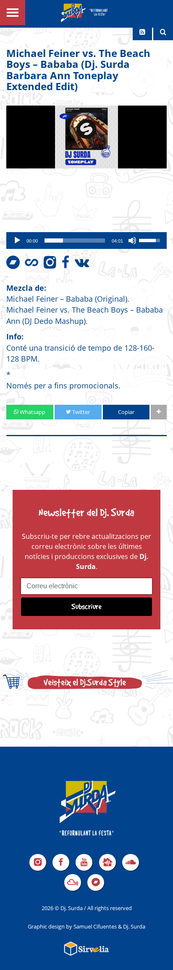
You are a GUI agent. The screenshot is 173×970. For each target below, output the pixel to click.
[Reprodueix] (17, 240)
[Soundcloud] (130, 862)
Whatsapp (31, 412)
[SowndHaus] (107, 862)
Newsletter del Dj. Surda (86, 512)
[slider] (75, 240)
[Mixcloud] (72, 882)
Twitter (80, 412)
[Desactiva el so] (132, 240)
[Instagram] (37, 862)
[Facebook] (60, 862)
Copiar (126, 412)
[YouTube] (84, 862)
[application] (86, 240)
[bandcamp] (95, 882)
